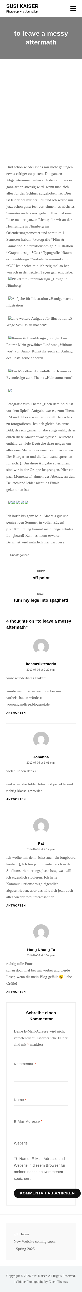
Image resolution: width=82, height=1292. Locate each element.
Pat (41, 843)
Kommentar (25, 1064)
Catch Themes (58, 1281)
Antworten (16, 712)
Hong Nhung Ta (41, 950)
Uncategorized (19, 555)
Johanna (41, 757)
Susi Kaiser (22, 6)
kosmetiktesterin (41, 664)
